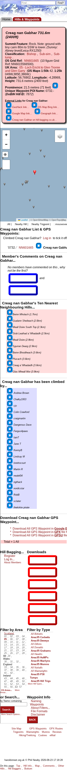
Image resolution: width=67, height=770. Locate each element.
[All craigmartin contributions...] (10, 418)
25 (5, 653)
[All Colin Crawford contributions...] (10, 412)
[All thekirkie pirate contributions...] (10, 507)
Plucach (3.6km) (21, 359)
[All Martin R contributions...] (10, 469)
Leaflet (24, 219)
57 (20, 686)
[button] (34, 172)
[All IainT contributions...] (10, 437)
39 (17, 670)
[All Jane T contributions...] (10, 444)
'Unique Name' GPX (42, 572)
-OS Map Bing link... (48, 107)
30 (5, 661)
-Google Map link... (22, 113)
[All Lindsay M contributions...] (10, 456)
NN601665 (31, 60)
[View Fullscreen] (6, 164)
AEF (33, 608)
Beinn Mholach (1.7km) (25, 314)
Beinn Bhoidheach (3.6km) (27, 352)
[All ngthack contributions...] (10, 482)
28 (23, 653)
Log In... (18, 290)
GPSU (34, 584)
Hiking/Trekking (27, 735)
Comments (49, 765)
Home (6, 19)
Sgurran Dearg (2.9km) (25, 346)
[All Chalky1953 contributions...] (10, 399)
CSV (33, 620)
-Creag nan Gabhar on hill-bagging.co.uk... (34, 119)
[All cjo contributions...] (10, 405)
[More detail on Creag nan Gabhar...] (39, 247)
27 (17, 653)
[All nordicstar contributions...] (10, 488)
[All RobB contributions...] (10, 494)
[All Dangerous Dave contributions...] (10, 424)
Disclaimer (38, 714)
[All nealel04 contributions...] (10, 475)
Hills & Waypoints (27, 19)
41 (5, 672)
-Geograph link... (49, 113)
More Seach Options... (11, 714)
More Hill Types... (36, 684)
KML (33, 596)
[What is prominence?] (55, 87)
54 (23, 684)
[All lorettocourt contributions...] (10, 463)
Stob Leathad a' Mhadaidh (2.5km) (31, 333)
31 (11, 661)
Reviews (57, 732)
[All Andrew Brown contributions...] (10, 393)
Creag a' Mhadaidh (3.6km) (27, 365)
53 (17, 684)
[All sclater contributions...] (10, 501)
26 (11, 653)
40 (23, 670)
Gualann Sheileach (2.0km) (27, 320)
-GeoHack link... (20, 107)
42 (11, 672)
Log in (47, 238)
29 (9, 656)
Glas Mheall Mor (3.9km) (26, 371)
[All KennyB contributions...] (10, 450)
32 (17, 661)
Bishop (31, 54)
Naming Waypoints (37, 702)
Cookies (42, 735)
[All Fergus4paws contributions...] (10, 431)
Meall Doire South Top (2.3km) (29, 327)
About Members (12, 562)
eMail (52, 735)
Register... (19, 278)
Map (37, 765)
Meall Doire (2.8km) (23, 339)
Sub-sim (44, 54)
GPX (33, 560)
